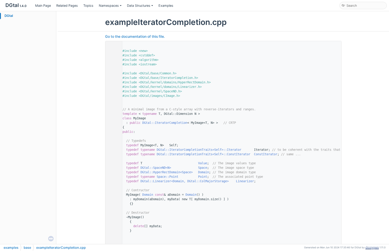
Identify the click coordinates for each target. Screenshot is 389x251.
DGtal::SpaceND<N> (155, 167)
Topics (88, 5)
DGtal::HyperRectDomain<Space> (166, 172)
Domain (203, 172)
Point (202, 176)
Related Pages (67, 5)
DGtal (9, 16)
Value (202, 163)
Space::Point (167, 176)
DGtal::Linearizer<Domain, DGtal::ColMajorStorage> (184, 181)
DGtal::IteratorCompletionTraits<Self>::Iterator (199, 149)
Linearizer (245, 181)
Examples (165, 5)
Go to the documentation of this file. (135, 36)
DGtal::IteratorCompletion (164, 122)
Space (202, 167)
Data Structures (138, 5)
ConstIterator (265, 154)
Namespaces (109, 5)
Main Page (43, 5)
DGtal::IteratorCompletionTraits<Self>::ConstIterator (203, 154)
